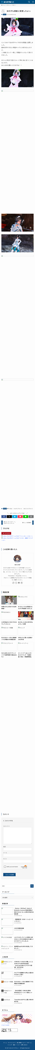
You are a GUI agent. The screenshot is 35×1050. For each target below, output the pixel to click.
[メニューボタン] (33, 2)
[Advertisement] (17, 736)
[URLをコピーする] (31, 516)
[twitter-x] (16, 583)
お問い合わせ (24, 1045)
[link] (13, 583)
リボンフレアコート (28, 508)
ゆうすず (17, 565)
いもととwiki (5, 1025)
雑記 (14, 1045)
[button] (4, 516)
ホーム (5, 1042)
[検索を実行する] (32, 886)
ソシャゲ (9, 1045)
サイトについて (12, 1042)
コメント (6, 826)
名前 (4, 846)
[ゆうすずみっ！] (7, 2)
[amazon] (22, 583)
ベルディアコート (18, 508)
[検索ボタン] (29, 2)
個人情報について (21, 1042)
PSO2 (4, 14)
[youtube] (19, 583)
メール (5, 852)
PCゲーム (29, 1042)
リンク (18, 1045)
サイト (5, 859)
